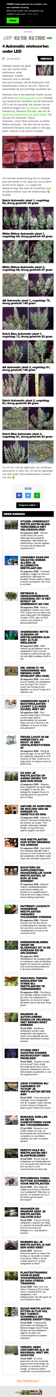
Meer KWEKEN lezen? (28, 1381)
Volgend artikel (27, 505)
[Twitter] (28, 495)
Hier (27, 185)
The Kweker (32, 107)
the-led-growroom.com (28, 98)
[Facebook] (19, 495)
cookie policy (32, 14)
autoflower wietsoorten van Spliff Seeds (24, 114)
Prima (13, 20)
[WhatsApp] (37, 495)
